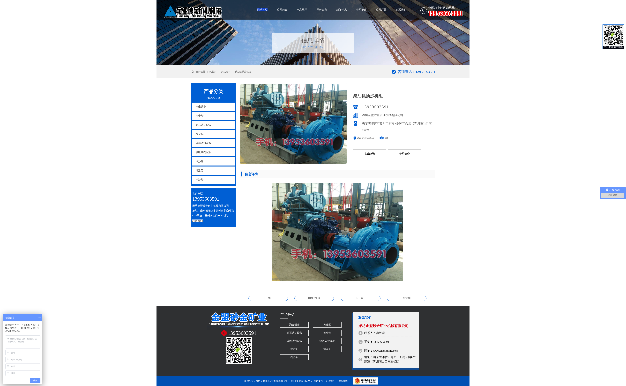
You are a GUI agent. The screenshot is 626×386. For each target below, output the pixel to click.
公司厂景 (381, 9)
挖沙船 (199, 179)
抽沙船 (199, 161)
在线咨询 (370, 153)
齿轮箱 (407, 298)
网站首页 (262, 9)
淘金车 (199, 134)
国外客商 (322, 9)
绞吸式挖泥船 (203, 152)
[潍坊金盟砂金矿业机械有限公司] (192, 9)
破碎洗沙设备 (203, 143)
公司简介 (282, 9)
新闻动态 (341, 9)
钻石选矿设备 (203, 124)
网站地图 (343, 381)
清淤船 (199, 170)
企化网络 (329, 381)
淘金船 (199, 115)
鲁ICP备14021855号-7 (301, 381)
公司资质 (361, 9)
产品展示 (302, 9)
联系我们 (401, 9)
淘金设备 (201, 106)
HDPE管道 (314, 298)
